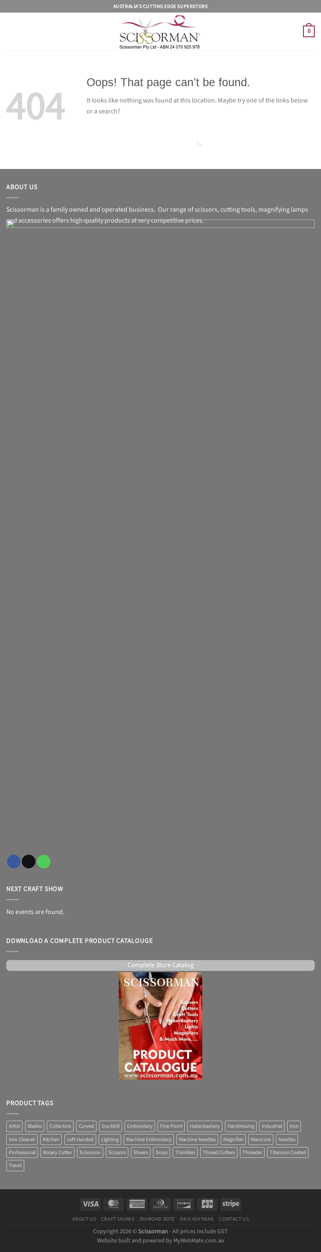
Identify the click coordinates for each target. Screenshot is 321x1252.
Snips (161, 1152)
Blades (35, 1126)
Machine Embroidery (148, 1139)
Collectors (60, 1126)
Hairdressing (240, 1126)
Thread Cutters (219, 1152)
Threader (252, 1152)
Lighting (110, 1139)
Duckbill (111, 1126)
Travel (15, 1165)
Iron (294, 1126)
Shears (140, 1152)
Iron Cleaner (22, 1139)
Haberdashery (205, 1126)
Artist (14, 1126)
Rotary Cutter (57, 1152)
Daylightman (197, 1219)
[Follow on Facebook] (14, 861)
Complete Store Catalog (160, 965)
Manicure (261, 1139)
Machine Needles (197, 1139)
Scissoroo (90, 1152)
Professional (22, 1152)
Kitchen (51, 1139)
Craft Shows (118, 1219)
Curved (86, 1126)
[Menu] (11, 31)
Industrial (272, 1126)
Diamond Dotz (157, 1219)
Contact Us (234, 1219)
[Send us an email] (29, 861)
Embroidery (140, 1126)
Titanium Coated (288, 1152)
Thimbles (185, 1152)
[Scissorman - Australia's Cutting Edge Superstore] (161, 31)
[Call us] (44, 861)
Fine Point (171, 1126)
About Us (84, 1219)
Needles (287, 1139)
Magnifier (233, 1139)
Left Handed (80, 1139)
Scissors (117, 1152)
